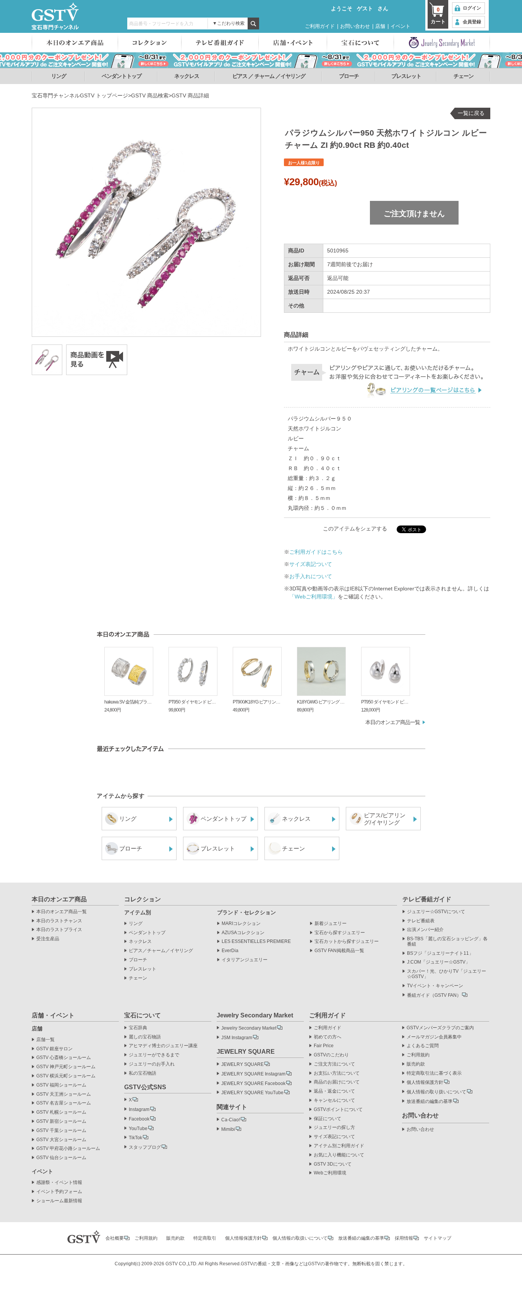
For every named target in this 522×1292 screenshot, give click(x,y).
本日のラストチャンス (59, 920)
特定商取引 (204, 1238)
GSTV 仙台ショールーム (61, 1157)
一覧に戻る (471, 113)
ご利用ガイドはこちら (316, 552)
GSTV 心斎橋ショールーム (63, 1057)
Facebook (139, 1119)
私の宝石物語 (142, 1073)
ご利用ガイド (320, 26)
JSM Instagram (236, 1037)
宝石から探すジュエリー (339, 932)
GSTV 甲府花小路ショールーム (68, 1148)
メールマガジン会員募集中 (434, 1037)
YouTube (138, 1128)
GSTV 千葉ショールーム (61, 1130)
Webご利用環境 (330, 1173)
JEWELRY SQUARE (242, 1064)
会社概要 (114, 1238)
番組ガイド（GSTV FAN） (434, 995)
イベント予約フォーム (59, 1191)
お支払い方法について (337, 1073)
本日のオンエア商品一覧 (392, 722)
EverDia (230, 950)
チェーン (463, 76)
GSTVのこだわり (331, 1055)
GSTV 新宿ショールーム (61, 1121)
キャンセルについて (334, 1100)
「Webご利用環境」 (313, 596)
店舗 (380, 26)
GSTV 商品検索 (150, 95)
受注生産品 (47, 938)
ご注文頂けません (414, 213)
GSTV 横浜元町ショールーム (66, 1076)
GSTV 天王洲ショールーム (63, 1094)
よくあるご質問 (423, 1045)
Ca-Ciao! (230, 1119)
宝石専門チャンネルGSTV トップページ (80, 95)
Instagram (139, 1109)
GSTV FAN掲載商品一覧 (339, 950)
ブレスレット (406, 76)
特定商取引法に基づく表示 (434, 1073)
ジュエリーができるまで (154, 1055)
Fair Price (324, 1045)
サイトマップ (437, 1238)
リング (58, 76)
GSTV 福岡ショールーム (61, 1085)
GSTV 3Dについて (333, 1164)
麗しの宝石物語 (145, 1037)
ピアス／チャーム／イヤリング (161, 950)
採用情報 (404, 1238)
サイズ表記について (334, 1136)
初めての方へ (327, 1037)
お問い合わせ (355, 26)
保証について (327, 1118)
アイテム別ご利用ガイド (339, 1145)
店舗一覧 (45, 1039)
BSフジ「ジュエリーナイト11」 (440, 953)
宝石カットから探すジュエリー (346, 941)
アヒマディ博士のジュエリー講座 (163, 1045)
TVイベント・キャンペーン (435, 985)
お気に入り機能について (339, 1155)
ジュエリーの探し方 (334, 1127)
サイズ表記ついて (310, 564)
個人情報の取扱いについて (299, 1238)
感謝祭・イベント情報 (59, 1182)
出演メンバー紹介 (425, 929)
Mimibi (228, 1129)
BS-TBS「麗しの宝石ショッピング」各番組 (447, 941)
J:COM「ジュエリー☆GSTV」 (438, 962)
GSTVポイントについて (338, 1109)
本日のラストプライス (59, 929)
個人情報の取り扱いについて (436, 1092)
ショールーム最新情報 (59, 1200)
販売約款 (416, 1064)
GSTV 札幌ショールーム (61, 1112)
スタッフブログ (145, 1147)
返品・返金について (334, 1091)
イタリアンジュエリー (244, 959)
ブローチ (349, 76)
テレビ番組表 (420, 920)
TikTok (135, 1137)
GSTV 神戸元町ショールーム (66, 1066)
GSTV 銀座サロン (54, 1048)
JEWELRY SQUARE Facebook (253, 1083)
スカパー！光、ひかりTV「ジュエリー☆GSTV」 (446, 974)
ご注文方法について (334, 1064)
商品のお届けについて (337, 1082)
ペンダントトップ (121, 76)
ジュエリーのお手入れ (152, 1064)
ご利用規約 (418, 1055)
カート (438, 15)
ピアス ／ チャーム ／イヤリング (268, 76)
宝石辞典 (138, 1027)
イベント (400, 26)
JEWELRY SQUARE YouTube (252, 1092)
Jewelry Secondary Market (248, 1028)
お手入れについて (310, 576)
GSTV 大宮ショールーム (61, 1139)
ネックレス (186, 76)
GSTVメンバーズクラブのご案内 (440, 1027)
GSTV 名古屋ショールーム (63, 1103)
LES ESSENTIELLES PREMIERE (256, 941)
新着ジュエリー (330, 923)
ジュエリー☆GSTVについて (436, 911)
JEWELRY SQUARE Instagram (253, 1074)
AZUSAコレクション (243, 932)
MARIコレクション (241, 923)
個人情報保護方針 (425, 1082)
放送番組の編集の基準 (429, 1101)
